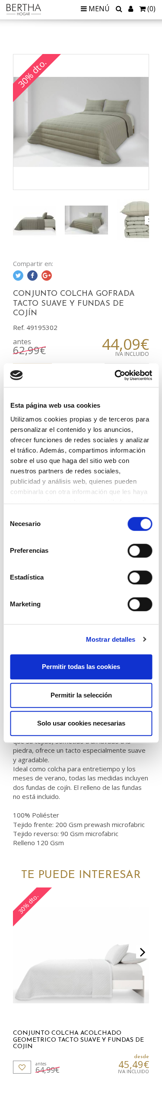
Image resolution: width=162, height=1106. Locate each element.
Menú (98, 8)
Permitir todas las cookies (81, 666)
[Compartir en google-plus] (46, 275)
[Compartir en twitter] (18, 275)
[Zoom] (81, 122)
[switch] (139, 551)
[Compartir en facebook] (32, 275)
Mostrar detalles (111, 639)
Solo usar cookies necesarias (81, 723)
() (151, 8)
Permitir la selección (81, 695)
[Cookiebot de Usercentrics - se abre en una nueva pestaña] (115, 375)
